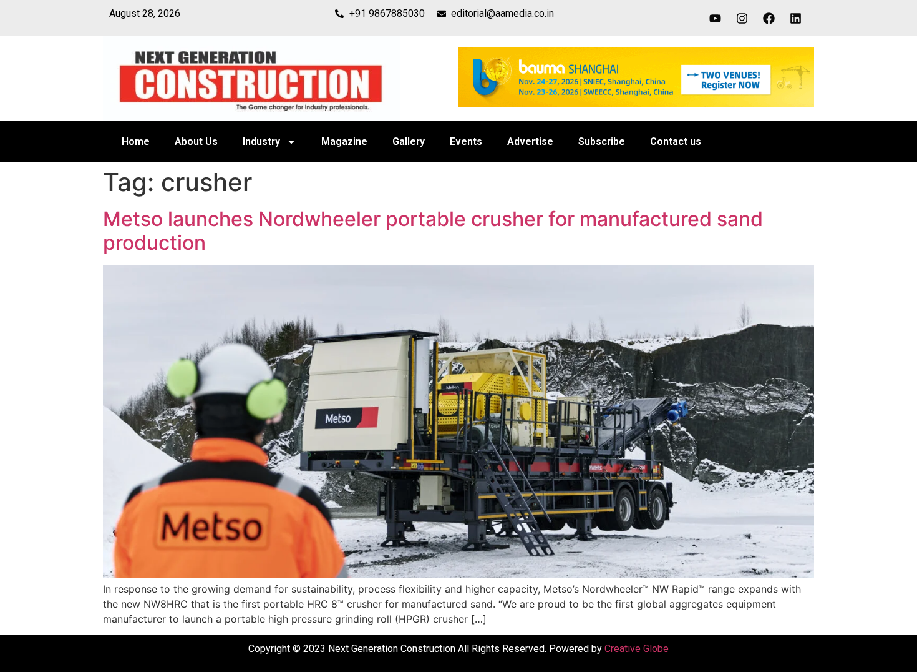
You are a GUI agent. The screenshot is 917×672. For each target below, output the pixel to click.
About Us (196, 141)
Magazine (344, 141)
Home (136, 141)
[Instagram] (742, 18)
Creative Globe (636, 649)
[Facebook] (769, 18)
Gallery (408, 141)
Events (466, 141)
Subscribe (601, 141)
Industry (261, 141)
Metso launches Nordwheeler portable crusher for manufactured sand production (433, 231)
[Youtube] (715, 18)
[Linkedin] (796, 18)
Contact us (675, 141)
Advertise (530, 141)
